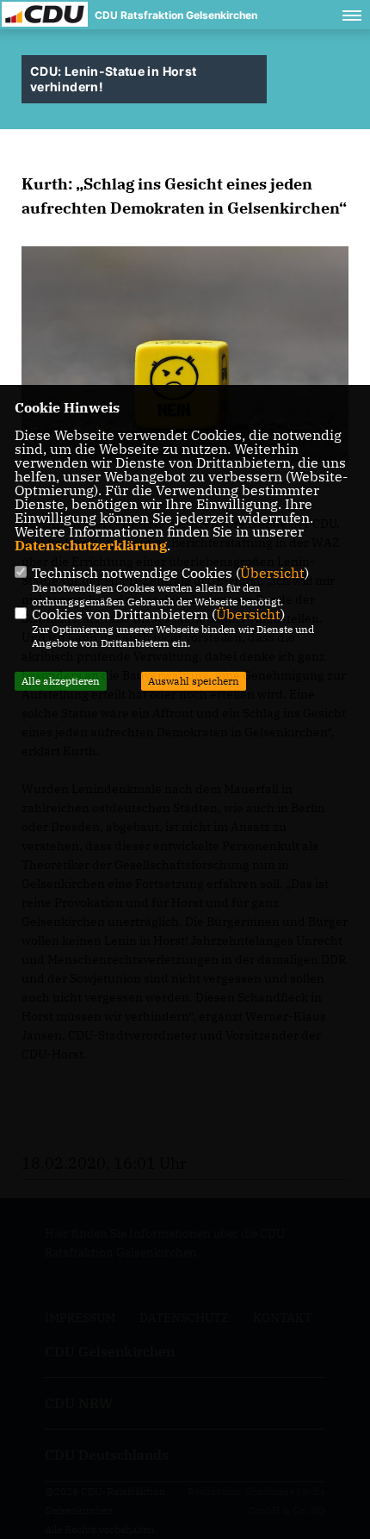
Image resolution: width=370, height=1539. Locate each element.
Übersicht (272, 572)
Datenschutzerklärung (91, 545)
